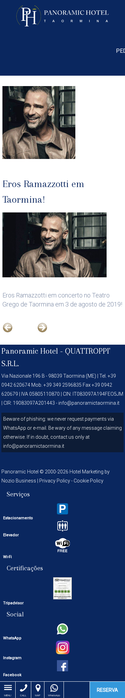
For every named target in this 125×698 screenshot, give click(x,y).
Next (48, 333)
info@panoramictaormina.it (88, 403)
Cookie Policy (88, 480)
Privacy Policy (54, 480)
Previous (13, 333)
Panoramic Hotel (62, 15)
